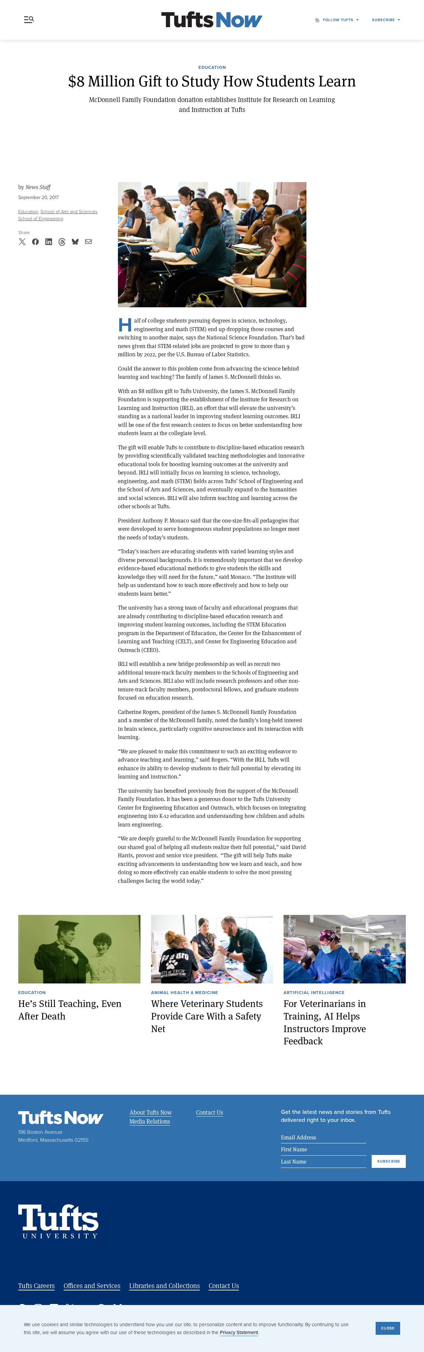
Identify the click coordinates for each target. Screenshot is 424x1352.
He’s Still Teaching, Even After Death (70, 1009)
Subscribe (383, 20)
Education (212, 68)
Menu (30, 19)
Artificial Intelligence (314, 993)
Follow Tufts (338, 20)
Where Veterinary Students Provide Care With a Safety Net (207, 1015)
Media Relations (150, 1121)
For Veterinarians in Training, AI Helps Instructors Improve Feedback (325, 1022)
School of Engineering (40, 218)
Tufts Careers (36, 1285)
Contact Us (209, 1112)
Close (388, 1328)
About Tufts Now (151, 1112)
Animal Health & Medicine (184, 993)
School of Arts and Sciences (68, 211)
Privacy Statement (239, 1332)
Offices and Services (92, 1285)
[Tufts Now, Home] (212, 20)
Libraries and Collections (164, 1285)
